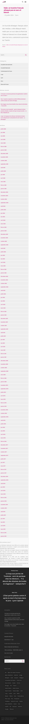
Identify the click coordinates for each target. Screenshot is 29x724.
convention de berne (10, 680)
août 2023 (3, 248)
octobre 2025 (4, 160)
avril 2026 (3, 139)
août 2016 (3, 483)
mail (12, 639)
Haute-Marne (8, 688)
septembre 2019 (4, 388)
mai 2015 (3, 522)
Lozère (10, 693)
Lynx (2, 77)
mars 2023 (3, 266)
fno (11, 685)
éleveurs (12, 709)
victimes (20, 706)
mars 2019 (3, 399)
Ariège (20, 675)
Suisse (15, 704)
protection (16, 698)
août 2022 (3, 290)
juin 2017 (3, 462)
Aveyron (16, 677)
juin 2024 (3, 213)
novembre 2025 (4, 157)
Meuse (6, 696)
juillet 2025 (3, 171)
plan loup (7, 698)
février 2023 (3, 269)
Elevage (7, 685)
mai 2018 (3, 431)
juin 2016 (3, 487)
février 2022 (3, 311)
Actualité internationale (6, 64)
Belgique (21, 677)
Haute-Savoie (8, 691)
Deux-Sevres (8, 683)
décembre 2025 (4, 153)
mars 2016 (3, 494)
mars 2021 (3, 350)
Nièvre (11, 696)
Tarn (19, 704)
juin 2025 (3, 174)
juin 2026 (3, 132)
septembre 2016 (4, 480)
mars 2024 (3, 223)
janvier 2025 (3, 188)
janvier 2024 (3, 230)
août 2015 (3, 511)
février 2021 (3, 353)
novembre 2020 (4, 364)
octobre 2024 (4, 199)
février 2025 (3, 185)
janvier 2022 (3, 315)
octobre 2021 (4, 325)
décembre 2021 (4, 318)
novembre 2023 (4, 237)
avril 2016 (3, 490)
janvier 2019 (3, 406)
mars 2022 (3, 308)
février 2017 (3, 469)
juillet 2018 (3, 423)
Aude (12, 677)
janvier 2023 (3, 273)
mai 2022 (3, 301)
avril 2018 (3, 434)
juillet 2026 (3, 129)
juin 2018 (3, 427)
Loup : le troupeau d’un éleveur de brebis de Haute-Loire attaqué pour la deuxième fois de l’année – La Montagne (13, 117)
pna (12, 698)
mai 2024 (3, 216)
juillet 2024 (3, 209)
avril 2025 (3, 178)
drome (18, 683)
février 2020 (3, 378)
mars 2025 (3, 181)
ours (15, 696)
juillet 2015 (3, 515)
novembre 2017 (4, 448)
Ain (5, 672)
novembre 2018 (4, 409)
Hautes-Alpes (16, 691)
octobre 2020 (4, 367)
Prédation (7, 701)
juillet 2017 (3, 459)
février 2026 (3, 146)
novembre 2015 (4, 504)
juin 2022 (3, 297)
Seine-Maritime (8, 704)
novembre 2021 (4, 322)
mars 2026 (3, 143)
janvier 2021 (3, 357)
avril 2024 (3, 220)
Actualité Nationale (5, 68)
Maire (18, 693)
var (10, 706)
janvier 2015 (3, 536)
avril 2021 (3, 346)
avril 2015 (3, 525)
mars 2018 (3, 438)
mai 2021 (3, 343)
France (14, 685)
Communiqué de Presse (6, 71)
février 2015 (3, 532)
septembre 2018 (4, 416)
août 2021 (3, 332)
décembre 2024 (4, 192)
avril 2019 (3, 395)
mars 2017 (3, 466)
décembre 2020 (4, 360)
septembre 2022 (4, 287)
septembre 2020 (4, 371)
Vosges (6, 709)
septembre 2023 (4, 244)
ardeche (16, 675)
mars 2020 (3, 374)
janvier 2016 (3, 501)
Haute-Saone (16, 688)
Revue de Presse (5, 84)
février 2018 (3, 441)
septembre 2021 (4, 329)
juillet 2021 (3, 336)
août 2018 (3, 420)
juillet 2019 (3, 392)
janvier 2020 (3, 381)
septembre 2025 (4, 164)
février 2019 (3, 402)
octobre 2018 (4, 413)
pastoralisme (20, 696)
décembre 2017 (4, 445)
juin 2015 (3, 518)
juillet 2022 (3, 294)
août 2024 (3, 206)
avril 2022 (3, 304)
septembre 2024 (4, 202)
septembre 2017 (4, 455)
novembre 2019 (4, 385)
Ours (16, 15)
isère (21, 691)
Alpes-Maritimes (9, 675)
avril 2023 (3, 262)
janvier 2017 (3, 473)
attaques (7, 677)
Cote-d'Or (19, 680)
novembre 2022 (4, 280)
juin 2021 (3, 339)
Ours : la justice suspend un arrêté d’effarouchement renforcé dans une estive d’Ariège (14, 619)
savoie (21, 701)
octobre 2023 (4, 241)
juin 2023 (3, 255)
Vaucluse (14, 706)
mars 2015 (3, 529)
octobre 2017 (4, 452)
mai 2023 (3, 258)
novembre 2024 (4, 195)
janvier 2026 (3, 150)
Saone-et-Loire (14, 701)
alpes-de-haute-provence (14, 672)
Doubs (14, 683)
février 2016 (3, 497)
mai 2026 (3, 136)
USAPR (6, 706)
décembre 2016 (4, 476)
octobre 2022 (4, 283)
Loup (2, 74)
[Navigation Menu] (25, 2)
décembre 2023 (4, 234)
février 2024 (3, 227)
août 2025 (3, 167)
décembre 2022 (4, 276)
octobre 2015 (4, 508)
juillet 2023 (3, 251)
